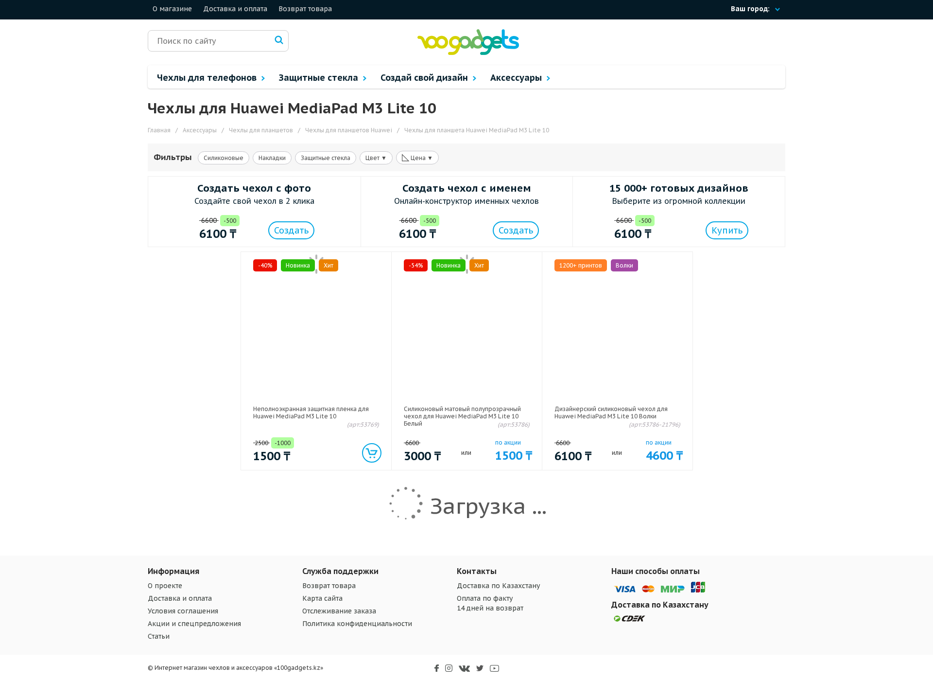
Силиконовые (223, 158)
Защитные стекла (320, 77)
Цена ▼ (417, 157)
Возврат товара (305, 8)
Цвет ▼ (376, 158)
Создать (291, 230)
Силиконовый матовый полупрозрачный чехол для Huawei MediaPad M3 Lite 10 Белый (462, 416)
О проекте (165, 585)
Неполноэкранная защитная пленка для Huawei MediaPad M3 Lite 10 (311, 412)
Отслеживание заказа (339, 611)
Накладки (272, 158)
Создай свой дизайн (425, 77)
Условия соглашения (183, 611)
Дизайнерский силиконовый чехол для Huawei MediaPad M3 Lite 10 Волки (611, 412)
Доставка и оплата (235, 8)
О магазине (172, 8)
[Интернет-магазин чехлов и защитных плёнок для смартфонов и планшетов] (468, 52)
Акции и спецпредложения (194, 623)
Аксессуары (517, 77)
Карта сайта (322, 598)
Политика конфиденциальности (357, 623)
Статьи (159, 636)
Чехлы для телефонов (208, 77)
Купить (727, 230)
